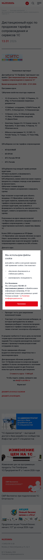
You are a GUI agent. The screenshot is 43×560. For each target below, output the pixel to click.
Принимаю (21, 304)
